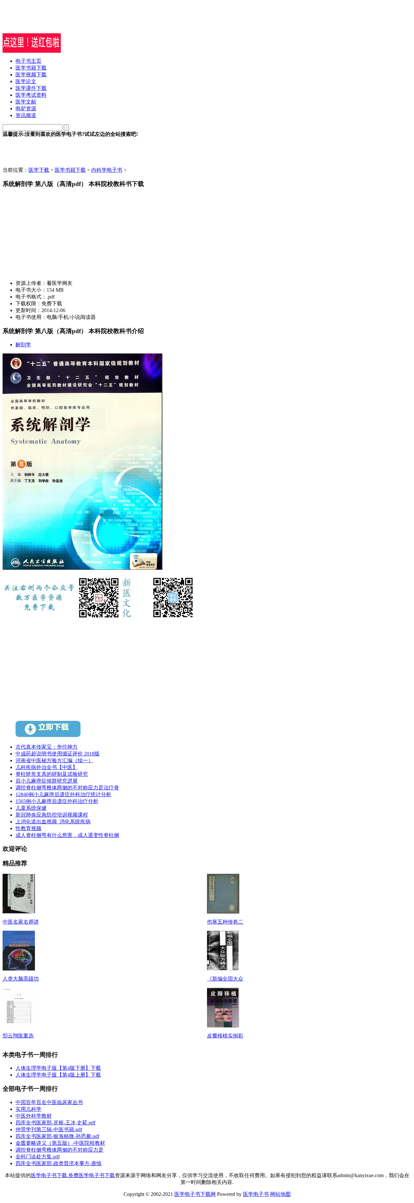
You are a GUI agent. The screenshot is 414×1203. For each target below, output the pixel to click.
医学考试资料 (31, 95)
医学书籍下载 (31, 67)
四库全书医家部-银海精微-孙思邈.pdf (57, 1136)
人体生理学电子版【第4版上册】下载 (58, 1075)
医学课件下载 (31, 88)
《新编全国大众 (225, 978)
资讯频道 (26, 115)
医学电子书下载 (49, 1175)
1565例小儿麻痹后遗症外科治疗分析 (57, 801)
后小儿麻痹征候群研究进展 (47, 781)
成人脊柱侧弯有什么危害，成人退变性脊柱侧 (67, 835)
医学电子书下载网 (195, 1194)
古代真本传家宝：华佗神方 (47, 747)
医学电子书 (256, 1194)
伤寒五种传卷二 (225, 922)
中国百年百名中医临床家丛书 (49, 1102)
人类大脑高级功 (21, 978)
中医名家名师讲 (21, 922)
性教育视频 (28, 828)
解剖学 (23, 344)
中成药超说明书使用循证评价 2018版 (58, 753)
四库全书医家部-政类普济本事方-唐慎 (59, 1163)
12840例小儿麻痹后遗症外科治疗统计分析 (63, 794)
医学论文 (26, 81)
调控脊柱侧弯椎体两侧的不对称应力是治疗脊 (67, 787)
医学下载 (38, 170)
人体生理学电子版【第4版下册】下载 (58, 1068)
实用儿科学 (28, 1109)
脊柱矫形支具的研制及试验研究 (52, 774)
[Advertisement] (78, 23)
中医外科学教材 (34, 1116)
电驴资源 (26, 108)
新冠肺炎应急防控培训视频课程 (52, 815)
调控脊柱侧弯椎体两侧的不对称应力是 (60, 1150)
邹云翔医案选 (18, 1035)
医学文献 (26, 101)
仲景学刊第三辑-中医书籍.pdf (49, 1129)
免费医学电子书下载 (91, 1175)
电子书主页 (28, 61)
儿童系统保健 (31, 808)
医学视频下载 (31, 74)
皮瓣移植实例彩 (225, 1035)
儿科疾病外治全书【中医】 (47, 767)
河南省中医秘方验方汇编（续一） (54, 760)
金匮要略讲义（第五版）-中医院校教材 (60, 1143)
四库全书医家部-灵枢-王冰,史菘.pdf (55, 1122)
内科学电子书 (106, 170)
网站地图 (280, 1194)
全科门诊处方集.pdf (38, 1156)
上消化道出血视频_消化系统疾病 (53, 821)
